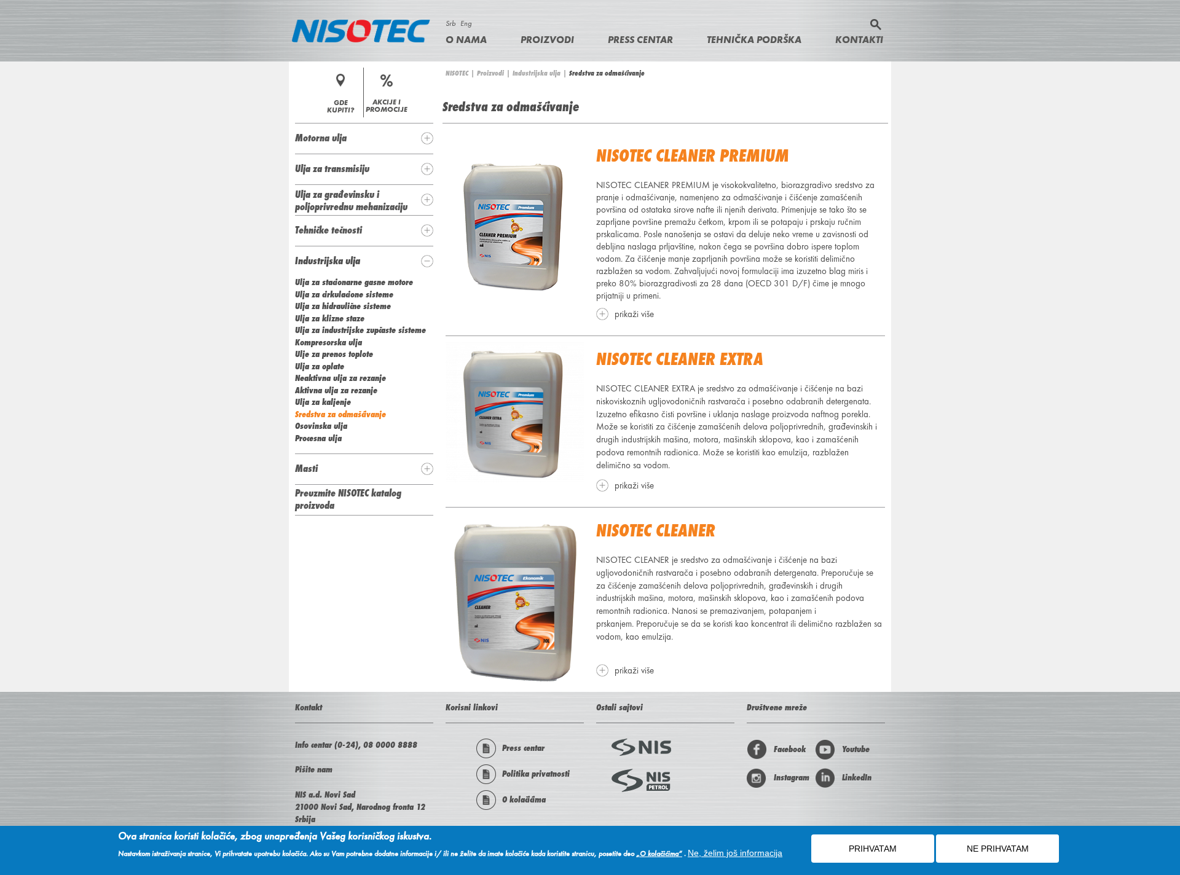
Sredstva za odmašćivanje (340, 414)
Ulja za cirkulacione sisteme (344, 294)
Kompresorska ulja (328, 342)
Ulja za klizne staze (329, 318)
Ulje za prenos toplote (334, 353)
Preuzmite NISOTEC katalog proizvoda (348, 499)
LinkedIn (856, 777)
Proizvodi (547, 39)
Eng (465, 23)
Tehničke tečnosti (328, 230)
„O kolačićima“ (659, 853)
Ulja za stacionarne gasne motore (354, 282)
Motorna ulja (321, 137)
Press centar (640, 39)
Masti (306, 468)
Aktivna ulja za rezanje (336, 390)
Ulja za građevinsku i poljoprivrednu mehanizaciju (351, 200)
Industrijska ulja (536, 73)
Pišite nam (313, 769)
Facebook (790, 749)
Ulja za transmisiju (332, 168)
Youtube (856, 749)
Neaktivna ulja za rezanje (340, 377)
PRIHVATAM (873, 848)
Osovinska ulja (321, 425)
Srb (450, 23)
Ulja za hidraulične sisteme (343, 306)
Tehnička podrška (754, 39)
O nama (466, 39)
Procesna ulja (318, 438)
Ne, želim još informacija (735, 853)
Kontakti (859, 39)
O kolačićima (524, 799)
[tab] (364, 138)
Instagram (791, 777)
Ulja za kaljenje (323, 401)
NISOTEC (457, 73)
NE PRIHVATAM (998, 848)
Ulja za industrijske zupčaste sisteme (360, 329)
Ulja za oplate (319, 366)
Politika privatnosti (536, 773)
